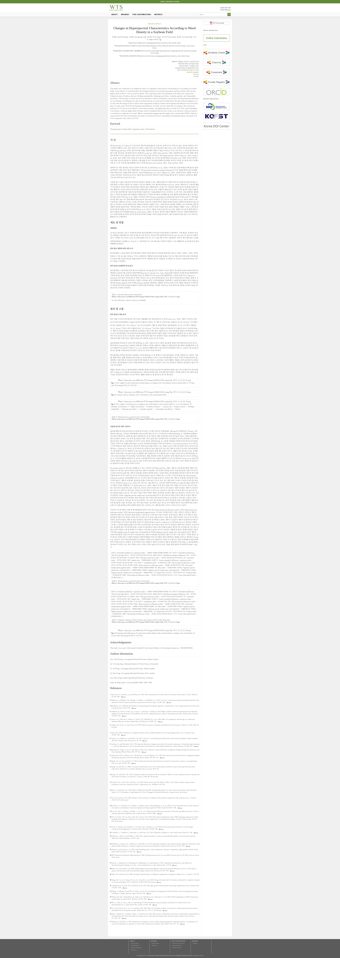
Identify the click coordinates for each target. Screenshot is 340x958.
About (114, 14)
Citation (196, 76)
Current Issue (155, 943)
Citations (195, 943)
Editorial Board (135, 945)
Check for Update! (193, 72)
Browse (125, 14)
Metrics (158, 14)
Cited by (196, 74)
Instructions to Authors (178, 943)
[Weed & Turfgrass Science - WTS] (116, 8)
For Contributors (141, 14)
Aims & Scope (135, 943)
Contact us (134, 950)
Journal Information (136, 947)
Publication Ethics (177, 945)
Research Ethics (176, 947)
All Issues (154, 945)
